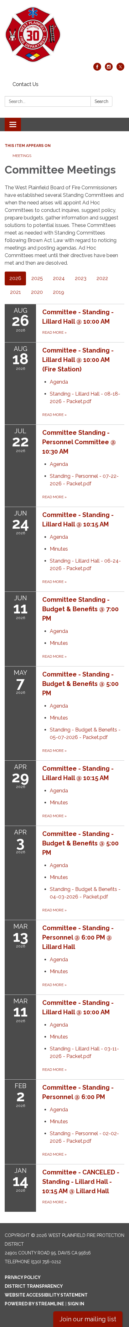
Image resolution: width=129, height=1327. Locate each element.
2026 (15, 278)
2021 (15, 292)
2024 (59, 278)
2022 (102, 278)
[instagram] (109, 69)
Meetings (22, 156)
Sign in (76, 1303)
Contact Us (26, 84)
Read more (54, 415)
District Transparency (34, 1286)
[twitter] (120, 69)
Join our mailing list (87, 1319)
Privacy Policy (23, 1277)
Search (101, 101)
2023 (80, 278)
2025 (37, 278)
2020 (37, 292)
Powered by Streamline (34, 1303)
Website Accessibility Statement (46, 1294)
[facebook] (97, 69)
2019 (58, 292)
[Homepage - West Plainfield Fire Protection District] (64, 34)
